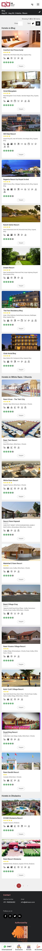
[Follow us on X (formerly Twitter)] (15, 916)
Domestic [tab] (19, 950)
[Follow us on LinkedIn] (19, 916)
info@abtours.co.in (28, 902)
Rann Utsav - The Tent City (14, 399)
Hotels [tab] (28, 950)
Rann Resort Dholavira (12, 859)
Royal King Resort (10, 732)
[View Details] (21, 39)
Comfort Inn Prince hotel (13, 50)
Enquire (21, 66)
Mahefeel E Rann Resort (12, 563)
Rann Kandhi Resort (11, 772)
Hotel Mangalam (9, 91)
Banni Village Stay (10, 604)
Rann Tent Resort (10, 440)
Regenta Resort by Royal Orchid (16, 179)
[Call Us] (32, 4)
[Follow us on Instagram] (10, 916)
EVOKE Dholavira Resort (13, 818)
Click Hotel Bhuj (9, 353)
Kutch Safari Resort (11, 225)
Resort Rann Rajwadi (11, 521)
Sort (29, 23)
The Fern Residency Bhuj (13, 311)
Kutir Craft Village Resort (13, 689)
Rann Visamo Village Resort (14, 646)
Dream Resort (8, 268)
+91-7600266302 (9, 902)
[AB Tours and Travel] (8, 4)
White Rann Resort (10, 480)
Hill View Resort (9, 134)
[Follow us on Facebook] (5, 916)
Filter (16, 23)
